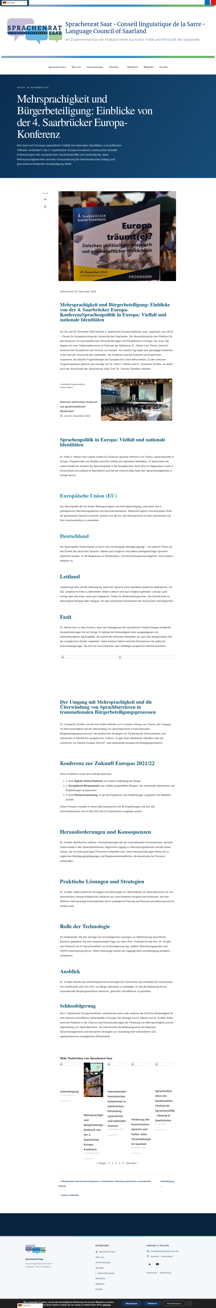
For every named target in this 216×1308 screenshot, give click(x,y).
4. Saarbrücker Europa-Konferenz (123, 331)
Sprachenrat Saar (57, 67)
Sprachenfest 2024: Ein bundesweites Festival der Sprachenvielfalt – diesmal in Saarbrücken (165, 1106)
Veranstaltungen (95, 67)
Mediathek (132, 67)
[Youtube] (213, 2)
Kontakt (164, 67)
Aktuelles (113, 67)
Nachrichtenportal (106, 1273)
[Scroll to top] (209, 1301)
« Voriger (101, 1163)
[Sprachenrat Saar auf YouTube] (157, 1264)
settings (106, 1305)
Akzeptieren (132, 1303)
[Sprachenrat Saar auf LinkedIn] (150, 1264)
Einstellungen (174, 1303)
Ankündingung (69, 1091)
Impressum (152, 1272)
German (10, 2)
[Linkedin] (207, 2)
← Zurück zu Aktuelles (68, 1195)
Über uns (76, 67)
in (45, 199)
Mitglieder (149, 67)
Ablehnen (152, 1303)
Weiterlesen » (65, 1101)
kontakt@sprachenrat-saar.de (164, 1251)
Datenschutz (165, 1272)
